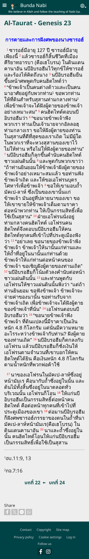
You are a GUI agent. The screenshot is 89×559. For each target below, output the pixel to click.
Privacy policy (24, 537)
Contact (26, 530)
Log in (70, 537)
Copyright (44, 530)
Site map (62, 530)
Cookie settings (50, 537)
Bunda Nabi (33, 5)
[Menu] (7, 5)
